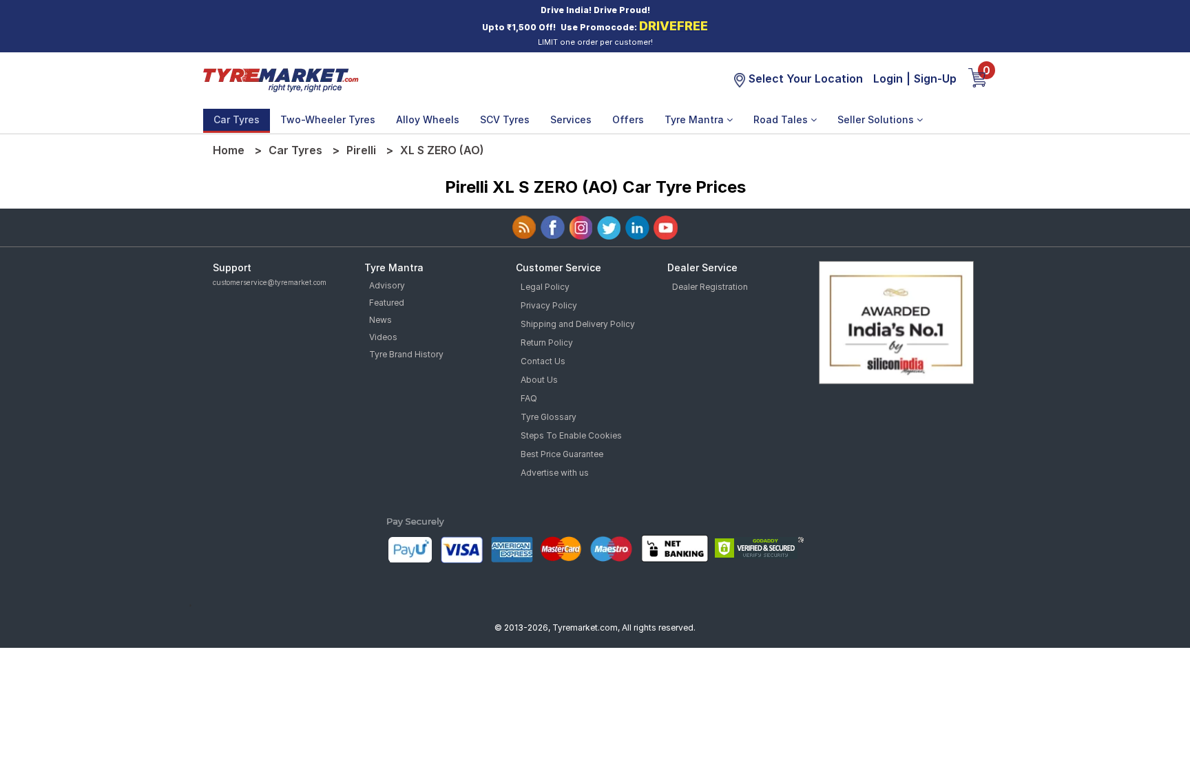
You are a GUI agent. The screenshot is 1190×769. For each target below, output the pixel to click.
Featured (386, 302)
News (380, 320)
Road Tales (782, 119)
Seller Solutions (877, 119)
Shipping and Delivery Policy (578, 324)
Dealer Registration (710, 287)
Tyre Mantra (696, 119)
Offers (628, 119)
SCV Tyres (505, 119)
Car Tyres (236, 119)
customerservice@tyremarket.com (269, 282)
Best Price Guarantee (562, 454)
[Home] (280, 78)
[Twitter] (609, 227)
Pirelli (361, 150)
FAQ (529, 398)
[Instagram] (581, 227)
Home (228, 150)
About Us (539, 380)
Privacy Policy (549, 305)
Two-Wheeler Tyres (327, 119)
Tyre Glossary (548, 417)
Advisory (387, 285)
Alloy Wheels (427, 119)
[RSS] (524, 227)
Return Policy (547, 342)
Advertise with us (555, 472)
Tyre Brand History (406, 354)
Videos (383, 337)
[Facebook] (553, 227)
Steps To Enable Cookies (571, 435)
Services (571, 119)
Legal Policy (545, 287)
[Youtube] (666, 227)
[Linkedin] (637, 227)
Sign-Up (935, 78)
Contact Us (543, 361)
